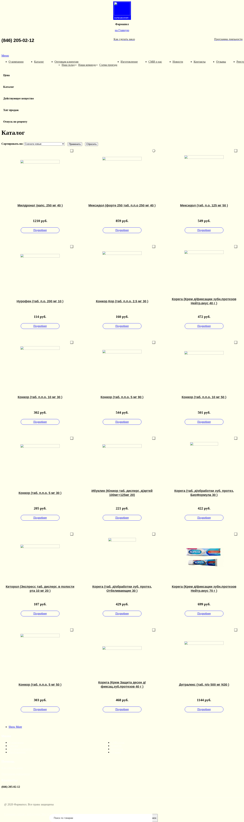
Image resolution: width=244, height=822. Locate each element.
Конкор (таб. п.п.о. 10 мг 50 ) (204, 397)
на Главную (122, 30)
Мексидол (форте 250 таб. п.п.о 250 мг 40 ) (122, 205)
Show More (15, 726)
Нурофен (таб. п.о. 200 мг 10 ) (40, 301)
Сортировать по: (12, 143)
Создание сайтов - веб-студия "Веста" (27, 814)
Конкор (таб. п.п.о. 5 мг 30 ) (40, 493)
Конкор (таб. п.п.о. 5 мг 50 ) (40, 684)
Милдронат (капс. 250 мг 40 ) (40, 205)
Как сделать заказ (12, 767)
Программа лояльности (15, 773)
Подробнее (40, 230)
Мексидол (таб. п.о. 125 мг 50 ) (204, 205)
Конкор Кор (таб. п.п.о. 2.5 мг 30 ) (122, 301)
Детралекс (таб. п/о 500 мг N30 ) (204, 684)
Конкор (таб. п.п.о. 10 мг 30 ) (40, 397)
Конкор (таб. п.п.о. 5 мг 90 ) (122, 397)
